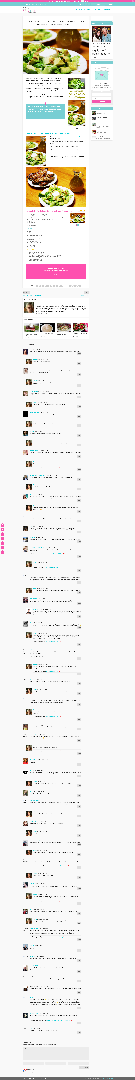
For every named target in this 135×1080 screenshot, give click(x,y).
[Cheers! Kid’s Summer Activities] (94, 118)
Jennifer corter (34, 1013)
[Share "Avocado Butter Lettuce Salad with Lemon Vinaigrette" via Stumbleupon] (56, 285)
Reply (79, 353)
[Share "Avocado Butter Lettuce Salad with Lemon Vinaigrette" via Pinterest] (48, 285)
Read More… (95, 57)
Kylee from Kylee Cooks (37, 547)
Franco (32, 431)
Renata (32, 494)
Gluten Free (48, 24)
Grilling (107, 126)
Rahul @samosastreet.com (38, 475)
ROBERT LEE (37, 609)
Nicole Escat (33, 821)
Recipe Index (87, 10)
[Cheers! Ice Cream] (94, 137)
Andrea (32, 517)
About (89, 1078)
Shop (93, 1078)
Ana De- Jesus (34, 450)
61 (69, 24)
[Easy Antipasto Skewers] (94, 132)
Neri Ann (32, 883)
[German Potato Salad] (64, 327)
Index (86, 1078)
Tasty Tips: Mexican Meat (52, 467)
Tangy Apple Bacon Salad (102, 111)
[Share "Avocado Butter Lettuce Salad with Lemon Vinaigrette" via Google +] (42, 285)
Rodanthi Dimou (34, 801)
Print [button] (77, 225)
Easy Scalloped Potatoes (57, 553)
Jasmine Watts (34, 725)
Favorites (107, 10)
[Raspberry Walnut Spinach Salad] (80, 327)
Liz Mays (32, 537)
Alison (35, 485)
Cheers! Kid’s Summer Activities (101, 118)
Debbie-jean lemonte (36, 650)
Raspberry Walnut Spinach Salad (80, 334)
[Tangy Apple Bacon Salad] (94, 113)
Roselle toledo (34, 598)
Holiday (98, 127)
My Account (97, 1078)
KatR (31, 526)
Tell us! (56, 275)
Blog (80, 10)
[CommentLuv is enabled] (30, 1070)
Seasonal (97, 10)
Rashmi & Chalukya (35, 841)
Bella (31, 679)
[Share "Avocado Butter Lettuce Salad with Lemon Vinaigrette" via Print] (62, 285)
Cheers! (97, 120)
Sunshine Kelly (34, 928)
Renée (42, 24)
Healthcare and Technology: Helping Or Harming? (58, 1020)
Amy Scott (33, 369)
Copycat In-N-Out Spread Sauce (47, 334)
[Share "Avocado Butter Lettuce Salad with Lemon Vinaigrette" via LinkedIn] (51, 285)
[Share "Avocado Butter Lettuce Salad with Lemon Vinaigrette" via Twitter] (40, 285)
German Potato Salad (62, 334)
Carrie (31, 791)
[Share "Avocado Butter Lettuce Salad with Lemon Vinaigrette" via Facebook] (37, 285)
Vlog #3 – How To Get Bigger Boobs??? (57, 865)
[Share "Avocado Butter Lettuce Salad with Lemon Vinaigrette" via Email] (59, 285)
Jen (31, 622)
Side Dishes (103, 132)
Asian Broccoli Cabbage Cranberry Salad (40, 4)
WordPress (43, 1078)
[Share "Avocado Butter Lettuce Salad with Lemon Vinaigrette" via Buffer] (54, 285)
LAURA (32, 945)
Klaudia (32, 998)
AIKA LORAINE (34, 734)
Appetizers (98, 132)
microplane (57, 149)
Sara (31, 699)
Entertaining (103, 126)
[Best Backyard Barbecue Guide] (94, 124)
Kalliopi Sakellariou (35, 860)
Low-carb (53, 24)
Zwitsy (32, 576)
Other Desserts (107, 138)
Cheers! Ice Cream (100, 136)
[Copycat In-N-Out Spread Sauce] (47, 327)
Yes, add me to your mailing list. (32, 1072)
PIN (82, 1)
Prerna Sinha (33, 759)
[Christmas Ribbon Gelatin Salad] (31, 327)
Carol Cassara (34, 391)
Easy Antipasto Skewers (102, 131)
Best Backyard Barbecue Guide (102, 124)
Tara (31, 1028)
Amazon (98, 138)
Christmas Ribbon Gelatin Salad (30, 335)
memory (32, 956)
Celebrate (98, 126)
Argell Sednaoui (34, 412)
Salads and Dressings (62, 24)
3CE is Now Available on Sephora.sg (54, 937)
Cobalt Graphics (31, 1078)
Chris (31, 770)
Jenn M (32, 909)
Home (75, 10)
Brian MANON (34, 966)
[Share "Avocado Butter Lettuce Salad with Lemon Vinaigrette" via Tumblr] (45, 285)
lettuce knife (78, 136)
